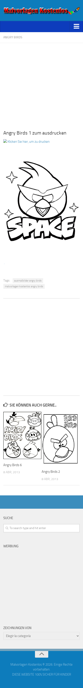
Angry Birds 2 (51, 472)
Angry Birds (12, 37)
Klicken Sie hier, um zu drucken (28, 142)
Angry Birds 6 (12, 465)
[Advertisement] (41, 84)
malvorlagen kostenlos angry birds (24, 286)
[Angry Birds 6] (22, 435)
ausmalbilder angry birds (28, 280)
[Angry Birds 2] (61, 439)
